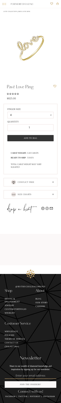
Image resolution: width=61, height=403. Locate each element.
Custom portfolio (15, 309)
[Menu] (3, 4)
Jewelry (9, 305)
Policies (10, 335)
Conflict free (26, 182)
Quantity (13, 122)
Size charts (24, 194)
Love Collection (10, 11)
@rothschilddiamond (30, 287)
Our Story (42, 303)
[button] (13, 93)
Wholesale (11, 331)
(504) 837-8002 (12, 346)
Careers (40, 306)
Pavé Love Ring (24, 11)
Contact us (11, 343)
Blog (38, 299)
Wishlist (10, 313)
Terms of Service (15, 339)
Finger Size (14, 109)
